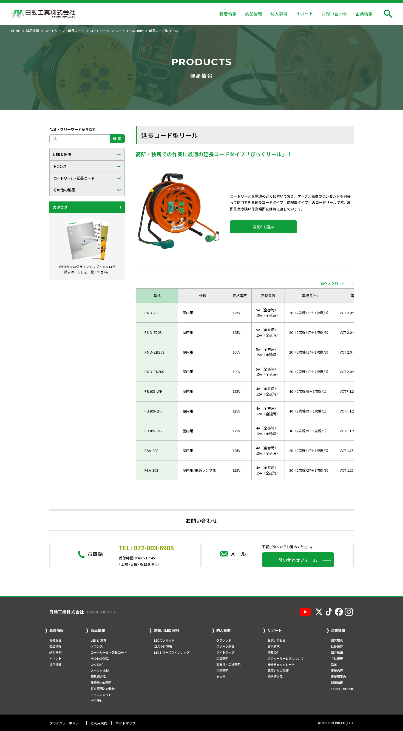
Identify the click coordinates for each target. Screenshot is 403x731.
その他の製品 (64, 189)
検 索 (117, 138)
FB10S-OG (153, 430)
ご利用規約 (99, 723)
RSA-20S (151, 450)
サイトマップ (125, 723)
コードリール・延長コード (74, 178)
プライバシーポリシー (65, 723)
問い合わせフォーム (298, 560)
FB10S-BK (153, 411)
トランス (60, 166)
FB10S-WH (153, 391)
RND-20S (152, 312)
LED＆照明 (62, 154)
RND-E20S (153, 332)
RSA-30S (151, 470)
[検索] (388, 14)
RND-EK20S (154, 371)
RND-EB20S (154, 352)
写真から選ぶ (263, 226)
